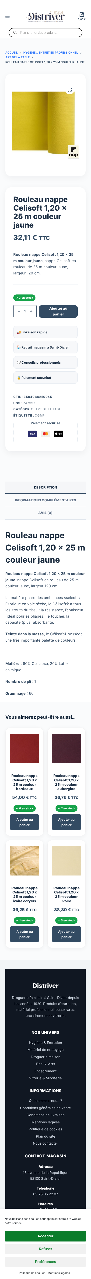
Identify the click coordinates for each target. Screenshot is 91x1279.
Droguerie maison (45, 1056)
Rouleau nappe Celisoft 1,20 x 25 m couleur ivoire (66, 894)
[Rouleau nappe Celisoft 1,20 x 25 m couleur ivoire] (66, 863)
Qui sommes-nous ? (45, 1100)
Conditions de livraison (46, 1115)
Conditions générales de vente (45, 1107)
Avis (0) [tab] (45, 513)
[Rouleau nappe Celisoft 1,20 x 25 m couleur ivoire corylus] (24, 863)
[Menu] (7, 16)
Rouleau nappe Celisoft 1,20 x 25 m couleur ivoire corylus (24, 894)
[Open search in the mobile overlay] (45, 32)
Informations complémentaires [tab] (45, 500)
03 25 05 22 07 (45, 1194)
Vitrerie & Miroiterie (45, 1078)
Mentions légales (59, 1273)
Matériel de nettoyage (46, 1049)
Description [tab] (45, 487)
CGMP (40, 415)
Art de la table (49, 409)
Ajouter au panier (58, 311)
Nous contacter (45, 1143)
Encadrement (45, 1071)
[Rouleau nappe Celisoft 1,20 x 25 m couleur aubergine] (66, 750)
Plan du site (45, 1136)
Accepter (45, 1236)
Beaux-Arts (45, 1064)
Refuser (45, 1249)
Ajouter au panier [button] (24, 822)
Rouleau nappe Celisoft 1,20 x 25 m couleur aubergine (66, 782)
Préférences (45, 1261)
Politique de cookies (32, 1273)
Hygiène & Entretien (45, 1042)
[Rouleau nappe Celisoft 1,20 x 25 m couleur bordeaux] (24, 750)
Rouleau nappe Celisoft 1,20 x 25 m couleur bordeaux (24, 782)
